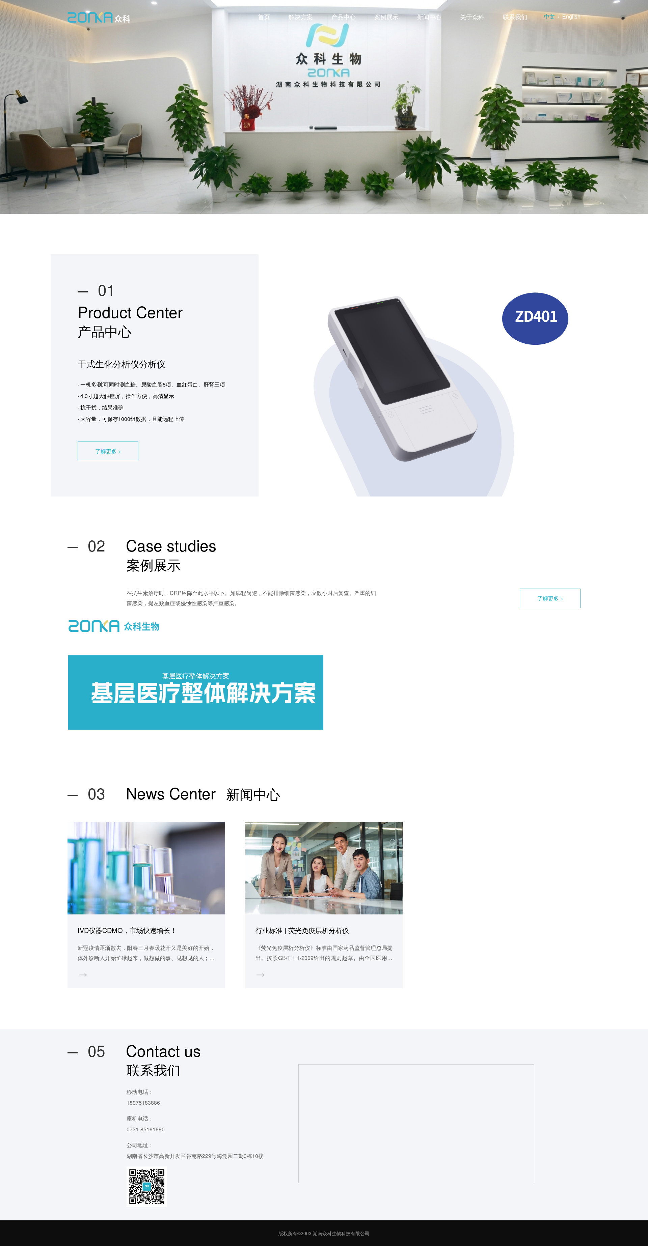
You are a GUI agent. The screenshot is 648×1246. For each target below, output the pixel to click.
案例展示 (386, 16)
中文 (549, 16)
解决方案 (301, 16)
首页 (264, 16)
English (571, 16)
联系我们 (515, 16)
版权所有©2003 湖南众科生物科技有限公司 (324, 1233)
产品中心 (343, 16)
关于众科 (472, 16)
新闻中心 (429, 16)
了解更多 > (108, 451)
